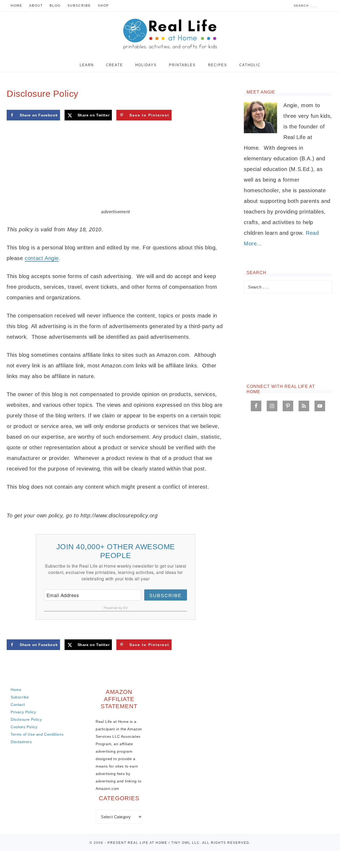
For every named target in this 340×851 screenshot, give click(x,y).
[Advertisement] (115, 169)
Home (16, 689)
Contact (18, 704)
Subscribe (165, 595)
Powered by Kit (116, 607)
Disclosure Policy (26, 719)
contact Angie (42, 258)
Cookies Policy (24, 727)
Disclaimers (21, 742)
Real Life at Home (170, 34)
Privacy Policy (23, 712)
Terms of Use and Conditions (37, 734)
